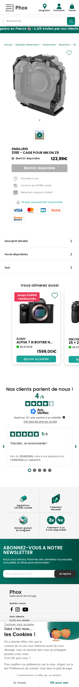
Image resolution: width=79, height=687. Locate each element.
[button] (39, 135)
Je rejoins (65, 573)
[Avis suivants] (76, 447)
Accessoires (49, 44)
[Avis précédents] (3, 447)
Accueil (8, 44)
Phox (21, 7)
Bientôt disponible (39, 168)
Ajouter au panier (36, 359)
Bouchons (64, 44)
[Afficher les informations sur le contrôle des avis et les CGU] (64, 417)
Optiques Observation (27, 44)
